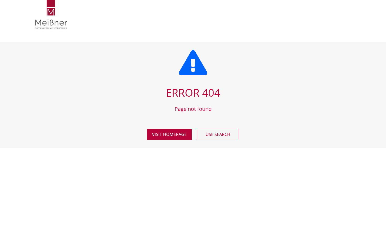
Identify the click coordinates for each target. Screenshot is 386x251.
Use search (218, 134)
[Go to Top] (378, 243)
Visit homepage (169, 134)
